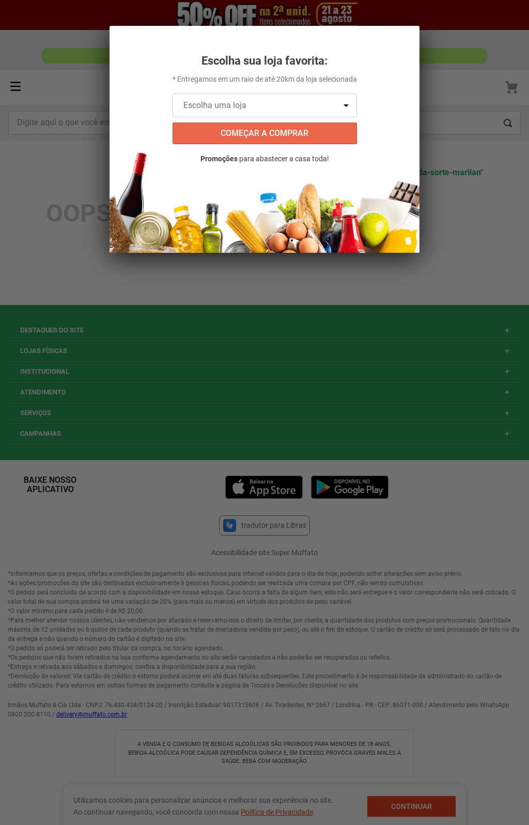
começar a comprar (264, 133)
